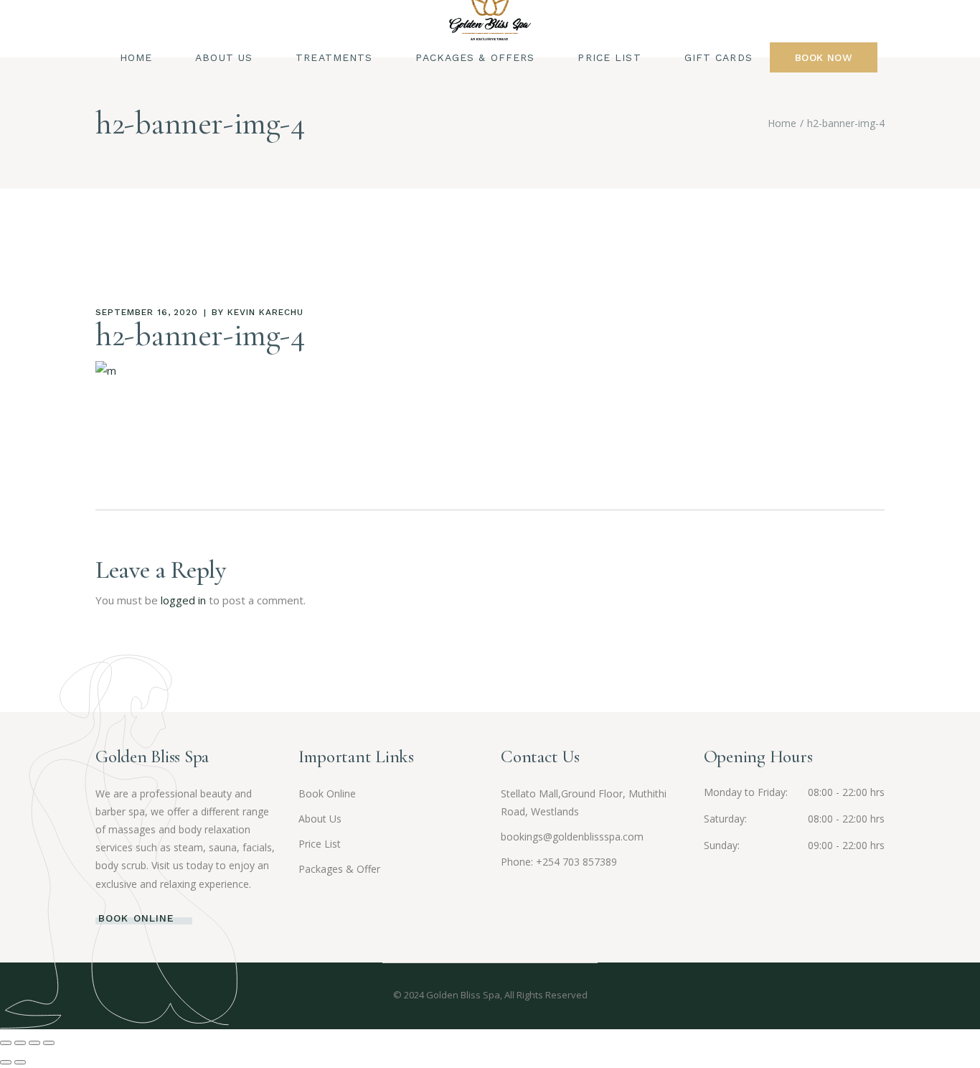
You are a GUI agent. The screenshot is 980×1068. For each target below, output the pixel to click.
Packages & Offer (339, 869)
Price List (319, 844)
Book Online (327, 793)
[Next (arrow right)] (20, 1062)
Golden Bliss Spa (463, 994)
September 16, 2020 (146, 312)
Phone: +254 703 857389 (559, 861)
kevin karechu (265, 312)
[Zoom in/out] (5, 1043)
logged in (183, 600)
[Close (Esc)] (49, 1043)
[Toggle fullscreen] (20, 1043)
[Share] (34, 1043)
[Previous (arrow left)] (5, 1062)
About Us (319, 818)
